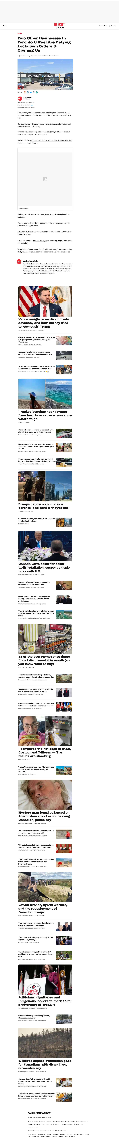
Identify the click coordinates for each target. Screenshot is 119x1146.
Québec (45, 1130)
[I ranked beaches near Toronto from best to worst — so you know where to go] (45, 394)
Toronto (59, 27)
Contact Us (72, 1121)
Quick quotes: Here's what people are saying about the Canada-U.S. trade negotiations (34, 599)
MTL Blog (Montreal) (60, 1130)
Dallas (42, 1136)
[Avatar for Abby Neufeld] (19, 261)
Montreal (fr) (41, 1134)
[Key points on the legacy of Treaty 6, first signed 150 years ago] (64, 940)
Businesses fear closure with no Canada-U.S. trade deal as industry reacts (35, 690)
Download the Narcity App (60, 1121)
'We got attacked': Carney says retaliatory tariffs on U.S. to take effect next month (36, 846)
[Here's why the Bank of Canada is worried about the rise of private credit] (64, 834)
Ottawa (49, 1134)
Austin (66, 1136)
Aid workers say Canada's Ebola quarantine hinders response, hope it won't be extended (36, 1095)
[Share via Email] (34, 92)
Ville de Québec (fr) (79, 1134)
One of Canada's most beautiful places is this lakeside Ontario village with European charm (36, 446)
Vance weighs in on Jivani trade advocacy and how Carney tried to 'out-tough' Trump (43, 323)
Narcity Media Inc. (46, 1117)
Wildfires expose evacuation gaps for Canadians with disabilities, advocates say (44, 1064)
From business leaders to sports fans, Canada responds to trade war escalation (36, 676)
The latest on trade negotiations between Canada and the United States (36, 924)
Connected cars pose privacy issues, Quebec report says (34, 1017)
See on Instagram (23, 208)
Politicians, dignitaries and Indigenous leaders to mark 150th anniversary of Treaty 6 (45, 1001)
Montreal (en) (35, 1136)
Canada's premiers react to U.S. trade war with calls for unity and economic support (36, 705)
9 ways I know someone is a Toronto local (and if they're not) (43, 506)
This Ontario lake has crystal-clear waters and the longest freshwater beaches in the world (36, 613)
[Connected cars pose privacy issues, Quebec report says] (64, 1019)
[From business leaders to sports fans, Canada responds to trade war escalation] (64, 678)
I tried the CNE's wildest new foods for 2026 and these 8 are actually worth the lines (36, 368)
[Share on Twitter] (31, 92)
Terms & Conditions (33, 1127)
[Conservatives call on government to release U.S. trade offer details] (64, 585)
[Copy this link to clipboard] (37, 92)
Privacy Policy (79, 1124)
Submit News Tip (82, 1121)
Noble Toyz (48, 214)
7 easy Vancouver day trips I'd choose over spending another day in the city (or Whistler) (36, 769)
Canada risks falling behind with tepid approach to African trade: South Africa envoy (35, 1081)
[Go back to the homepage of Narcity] (59, 24)
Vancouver (55, 1134)
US (40, 1130)
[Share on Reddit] (25, 92)
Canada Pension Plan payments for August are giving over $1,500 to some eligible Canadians (36, 339)
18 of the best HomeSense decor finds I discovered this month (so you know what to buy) (44, 660)
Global (51, 1130)
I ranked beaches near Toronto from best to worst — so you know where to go (45, 415)
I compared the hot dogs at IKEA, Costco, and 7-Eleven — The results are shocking (44, 752)
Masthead (57, 1124)
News (20, 33)
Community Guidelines (34, 1124)
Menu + (5, 26)
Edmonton (69, 1134)
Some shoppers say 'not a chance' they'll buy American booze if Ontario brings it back (37, 460)
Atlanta (61, 1136)
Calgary (62, 1134)
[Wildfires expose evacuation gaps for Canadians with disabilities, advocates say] (45, 1043)
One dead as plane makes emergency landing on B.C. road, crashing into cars (35, 353)
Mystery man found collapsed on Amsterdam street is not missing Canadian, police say (44, 816)
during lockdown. (32, 226)
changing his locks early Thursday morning (55, 249)
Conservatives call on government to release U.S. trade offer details (34, 583)
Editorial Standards (47, 1124)
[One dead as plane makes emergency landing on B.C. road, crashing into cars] (64, 355)
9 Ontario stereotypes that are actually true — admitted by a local (36, 520)
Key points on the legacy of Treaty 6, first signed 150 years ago (35, 939)
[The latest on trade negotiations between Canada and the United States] (64, 926)
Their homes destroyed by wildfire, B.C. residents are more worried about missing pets (36, 954)
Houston (73, 1136)
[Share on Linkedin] (28, 92)
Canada (35, 1130)
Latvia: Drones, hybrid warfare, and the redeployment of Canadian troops (42, 908)
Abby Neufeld (27, 97)
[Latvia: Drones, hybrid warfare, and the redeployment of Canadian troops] (45, 887)
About (29, 1121)
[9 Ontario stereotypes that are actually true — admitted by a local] (64, 522)
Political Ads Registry (67, 1124)
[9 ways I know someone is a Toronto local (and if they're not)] (45, 486)
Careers (49, 1121)
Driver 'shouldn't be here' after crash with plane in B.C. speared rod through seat (35, 431)
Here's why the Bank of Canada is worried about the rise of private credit (36, 832)
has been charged (40, 240)
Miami (48, 1136)
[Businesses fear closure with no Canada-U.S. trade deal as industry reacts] (64, 692)
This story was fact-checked (25, 105)
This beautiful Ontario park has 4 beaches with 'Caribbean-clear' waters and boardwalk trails (36, 861)
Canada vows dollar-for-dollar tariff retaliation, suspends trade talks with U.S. (44, 567)
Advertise (35, 1121)
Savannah (54, 1136)
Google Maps (22, 87)
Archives (43, 1121)
